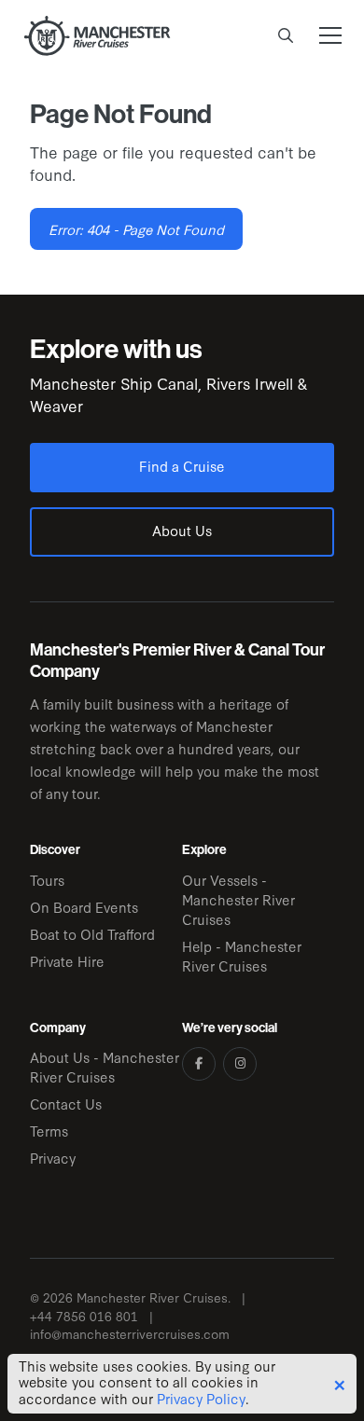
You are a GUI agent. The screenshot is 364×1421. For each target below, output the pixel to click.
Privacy (53, 1157)
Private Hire (67, 961)
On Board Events (84, 907)
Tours (47, 880)
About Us (182, 530)
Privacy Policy (201, 1398)
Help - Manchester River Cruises (241, 955)
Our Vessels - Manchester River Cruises (238, 899)
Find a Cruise (182, 466)
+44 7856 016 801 (84, 1316)
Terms (49, 1130)
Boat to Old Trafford (92, 934)
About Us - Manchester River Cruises (104, 1066)
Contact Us (66, 1103)
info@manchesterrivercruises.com (130, 1334)
